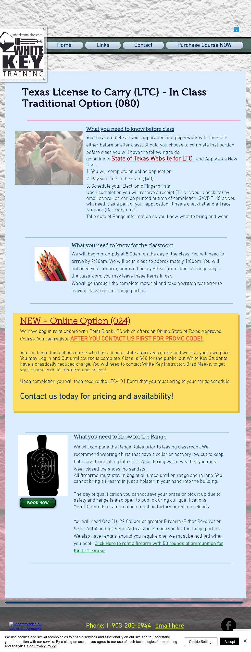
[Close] (245, 641)
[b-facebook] (228, 625)
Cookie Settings (201, 641)
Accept (230, 641)
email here (169, 626)
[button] (236, 28)
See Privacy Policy (41, 645)
